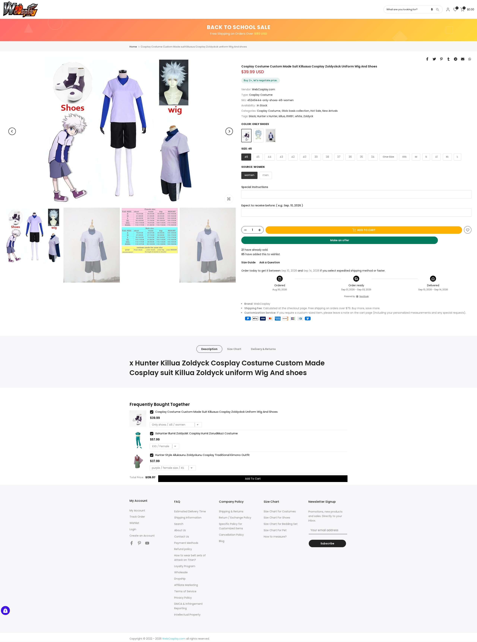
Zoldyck (308, 116)
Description (209, 349)
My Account (137, 510)
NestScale (364, 296)
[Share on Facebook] (427, 59)
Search (178, 524)
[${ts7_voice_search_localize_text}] (432, 9)
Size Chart (234, 349)
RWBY (290, 116)
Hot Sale (315, 111)
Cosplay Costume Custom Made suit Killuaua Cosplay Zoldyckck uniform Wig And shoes (216, 412)
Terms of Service (185, 591)
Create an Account (142, 536)
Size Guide (248, 262)
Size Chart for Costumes (280, 511)
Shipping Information (187, 517)
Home (133, 46)
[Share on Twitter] (434, 59)
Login (132, 529)
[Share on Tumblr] (448, 59)
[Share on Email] (462, 59)
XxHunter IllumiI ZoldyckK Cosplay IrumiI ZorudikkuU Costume (196, 433)
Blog (221, 541)
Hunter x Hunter (267, 116)
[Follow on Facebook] (131, 543)
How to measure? (275, 536)
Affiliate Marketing (186, 585)
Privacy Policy (183, 598)
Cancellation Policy (231, 535)
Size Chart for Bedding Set (281, 524)
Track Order (137, 517)
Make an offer (343, 241)
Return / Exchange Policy (235, 517)
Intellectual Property (187, 614)
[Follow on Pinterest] (139, 543)
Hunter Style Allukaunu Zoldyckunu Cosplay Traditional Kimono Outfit (202, 455)
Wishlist (134, 523)
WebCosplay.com (263, 89)
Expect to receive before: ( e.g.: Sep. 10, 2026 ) (272, 205)
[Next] (229, 131)
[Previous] (12, 131)
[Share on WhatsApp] (469, 59)
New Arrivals (330, 111)
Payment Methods (186, 543)
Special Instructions (254, 187)
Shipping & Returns (231, 511)
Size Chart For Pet (275, 530)
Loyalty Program (184, 566)
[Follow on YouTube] (147, 543)
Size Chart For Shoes (277, 517)
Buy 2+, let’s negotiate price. (260, 80)
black (252, 116)
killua (282, 116)
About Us (180, 530)
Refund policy (183, 549)
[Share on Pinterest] (441, 59)
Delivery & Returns (263, 349)
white (298, 116)
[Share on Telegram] (455, 59)
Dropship (180, 579)
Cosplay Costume (261, 95)
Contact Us (181, 536)
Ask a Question (269, 262)
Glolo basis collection (295, 111)
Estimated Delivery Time (190, 511)
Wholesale (181, 572)
